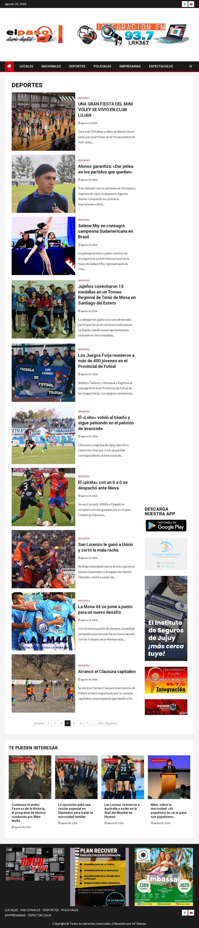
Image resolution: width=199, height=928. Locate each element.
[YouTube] (191, 4)
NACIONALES (51, 66)
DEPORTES (77, 66)
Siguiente (111, 723)
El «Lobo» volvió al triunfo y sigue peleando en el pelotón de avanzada (106, 423)
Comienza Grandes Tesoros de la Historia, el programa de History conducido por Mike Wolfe (29, 813)
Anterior (38, 723)
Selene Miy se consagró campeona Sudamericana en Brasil (105, 231)
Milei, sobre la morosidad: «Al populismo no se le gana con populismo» (168, 811)
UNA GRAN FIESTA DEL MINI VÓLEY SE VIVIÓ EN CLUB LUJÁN (105, 110)
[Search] (190, 66)
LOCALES (26, 66)
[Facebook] (185, 4)
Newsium (119, 923)
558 (100, 723)
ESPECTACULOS (161, 66)
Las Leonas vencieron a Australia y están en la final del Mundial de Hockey (122, 811)
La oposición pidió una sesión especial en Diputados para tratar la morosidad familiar (75, 811)
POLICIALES (102, 66)
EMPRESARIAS (130, 66)
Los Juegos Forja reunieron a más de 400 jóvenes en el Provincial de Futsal (106, 361)
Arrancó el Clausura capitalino (107, 671)
